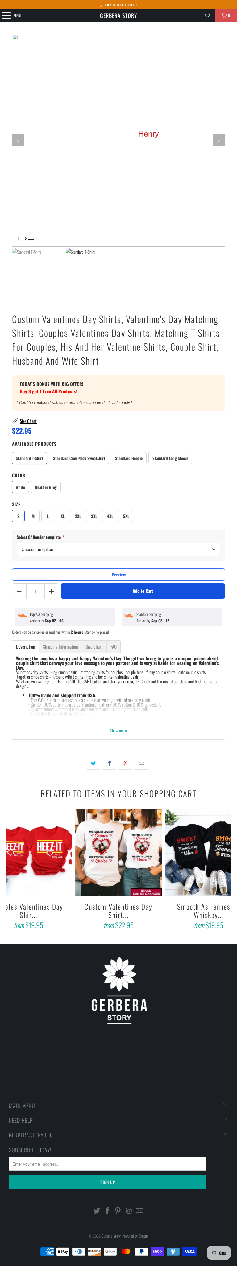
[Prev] (18, 140)
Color (18, 475)
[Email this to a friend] (141, 763)
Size (16, 504)
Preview (119, 574)
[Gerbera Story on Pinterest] (118, 1210)
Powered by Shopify (135, 1236)
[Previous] (11, 870)
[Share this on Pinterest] (125, 763)
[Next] (219, 140)
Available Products (34, 443)
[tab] (25, 646)
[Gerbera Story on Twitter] (97, 1210)
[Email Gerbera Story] (139, 1210)
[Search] (208, 15)
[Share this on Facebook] (109, 763)
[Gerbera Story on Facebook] (107, 1210)
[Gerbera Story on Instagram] (129, 1210)
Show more (118, 730)
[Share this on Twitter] (93, 763)
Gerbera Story (118, 15)
